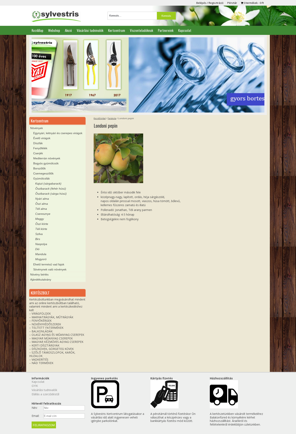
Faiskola (112, 118)
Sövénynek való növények (49, 269)
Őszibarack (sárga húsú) (51, 193)
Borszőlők (39, 168)
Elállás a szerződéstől (45, 394)
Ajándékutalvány (40, 279)
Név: (34, 408)
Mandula (40, 254)
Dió (37, 249)
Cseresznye (42, 213)
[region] (148, 75)
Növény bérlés (39, 274)
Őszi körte (41, 223)
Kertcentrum (116, 30)
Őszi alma (41, 203)
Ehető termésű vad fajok (48, 264)
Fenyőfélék (40, 148)
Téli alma (41, 208)
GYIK (35, 386)
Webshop (54, 30)
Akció (68, 30)
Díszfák (38, 143)
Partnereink (165, 30)
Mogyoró (41, 259)
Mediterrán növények (46, 158)
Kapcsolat (184, 30)
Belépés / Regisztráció (210, 3)
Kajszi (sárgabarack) (48, 183)
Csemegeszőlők (43, 173)
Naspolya (41, 244)
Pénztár (232, 3)
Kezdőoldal (100, 118)
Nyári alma (42, 198)
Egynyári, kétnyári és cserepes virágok (57, 133)
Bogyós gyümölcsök (46, 163)
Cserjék (38, 153)
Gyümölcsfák (41, 178)
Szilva (39, 234)
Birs (37, 239)
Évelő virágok (41, 138)
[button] (38, 75)
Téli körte (41, 229)
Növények (36, 128)
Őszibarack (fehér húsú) (50, 188)
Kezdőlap (37, 30)
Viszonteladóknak (141, 30)
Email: (35, 416)
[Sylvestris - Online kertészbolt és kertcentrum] (56, 17)
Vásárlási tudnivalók (90, 30)
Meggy (39, 218)
